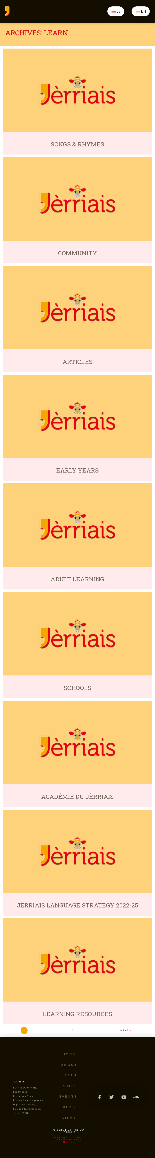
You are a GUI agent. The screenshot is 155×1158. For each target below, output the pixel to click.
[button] (115, 11)
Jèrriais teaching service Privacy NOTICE (69, 1139)
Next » (126, 1030)
